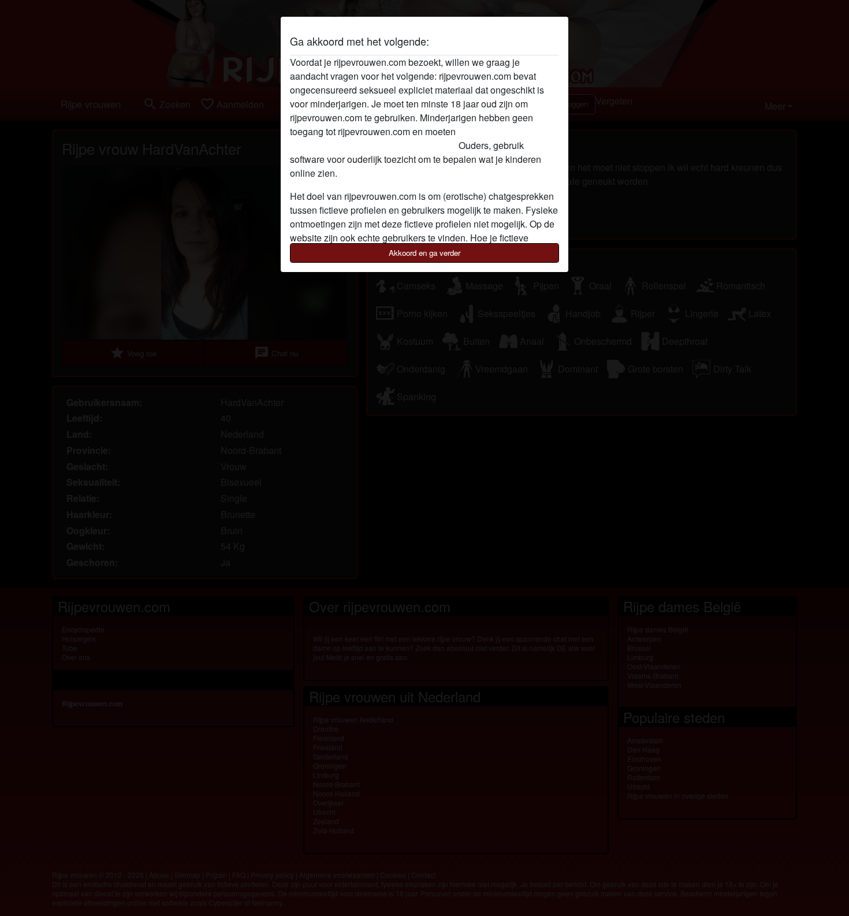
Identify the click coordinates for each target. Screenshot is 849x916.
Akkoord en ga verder (424, 252)
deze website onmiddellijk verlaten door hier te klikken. (401, 138)
